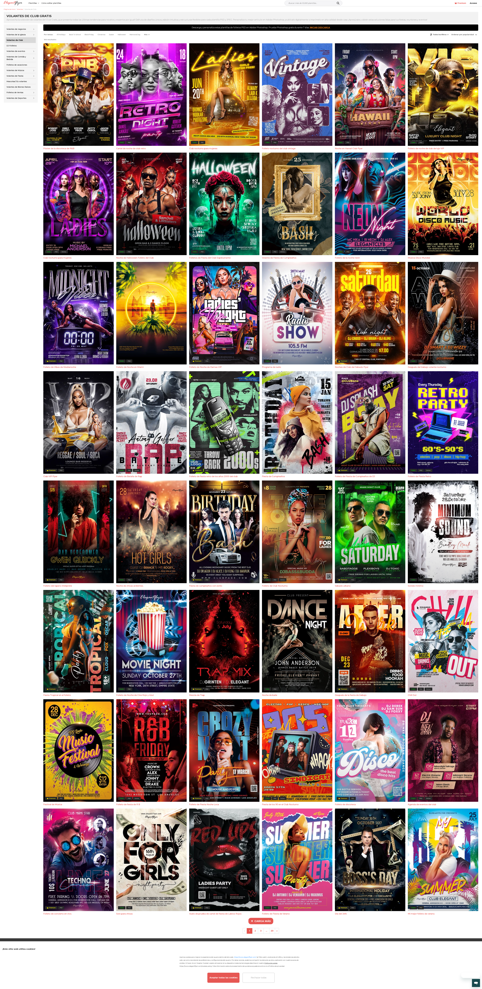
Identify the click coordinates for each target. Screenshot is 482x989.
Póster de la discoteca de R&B (58, 148)
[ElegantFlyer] (13, 3)
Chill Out (412, 695)
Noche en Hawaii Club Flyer (349, 148)
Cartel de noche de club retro (131, 148)
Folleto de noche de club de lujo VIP (426, 148)
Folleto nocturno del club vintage (278, 148)
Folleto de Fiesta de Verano (276, 914)
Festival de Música (52, 804)
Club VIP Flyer (50, 476)
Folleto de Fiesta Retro (419, 476)
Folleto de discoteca (345, 804)
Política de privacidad (276, 966)
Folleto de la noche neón (347, 258)
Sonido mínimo (415, 586)
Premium (462, 3)
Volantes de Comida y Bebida (16, 58)
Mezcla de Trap (197, 695)
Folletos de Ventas (15, 92)
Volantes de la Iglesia (16, 35)
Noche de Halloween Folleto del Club (135, 258)
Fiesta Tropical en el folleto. (57, 695)
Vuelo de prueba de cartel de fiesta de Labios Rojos (215, 914)
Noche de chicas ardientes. (129, 586)
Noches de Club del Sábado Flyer (351, 367)
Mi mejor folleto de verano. (421, 914)
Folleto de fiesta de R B (128, 804)
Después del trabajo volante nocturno (427, 367)
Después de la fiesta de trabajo (351, 695)
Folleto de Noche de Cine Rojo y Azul (135, 695)
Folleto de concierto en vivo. (57, 914)
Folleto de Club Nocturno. (275, 586)
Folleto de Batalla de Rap (129, 476)
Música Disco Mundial (419, 258)
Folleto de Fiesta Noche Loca (204, 804)
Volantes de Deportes (16, 98)
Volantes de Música (15, 70)
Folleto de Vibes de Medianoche (59, 367)
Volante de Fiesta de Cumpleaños (279, 258)
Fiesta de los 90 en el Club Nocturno (280, 804)
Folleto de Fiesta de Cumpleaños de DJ (355, 476)
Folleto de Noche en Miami (130, 367)
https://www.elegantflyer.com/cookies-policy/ (195, 966)
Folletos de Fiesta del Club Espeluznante (210, 258)
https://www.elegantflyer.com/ (245, 957)
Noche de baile (269, 695)
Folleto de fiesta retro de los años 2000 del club (213, 476)
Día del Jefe (341, 914)
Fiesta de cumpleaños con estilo (205, 586)
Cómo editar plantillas (51, 3)
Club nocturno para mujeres (203, 148)
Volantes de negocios (16, 29)
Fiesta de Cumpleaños (273, 476)
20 (272, 931)
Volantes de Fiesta (15, 76)
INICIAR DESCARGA (320, 27)
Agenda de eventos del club (422, 804)
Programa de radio (271, 367)
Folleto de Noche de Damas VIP (205, 367)
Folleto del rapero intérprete (57, 586)
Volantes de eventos (16, 51)
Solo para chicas (124, 914)
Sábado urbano (343, 586)
